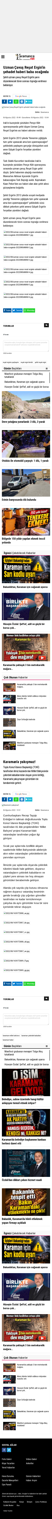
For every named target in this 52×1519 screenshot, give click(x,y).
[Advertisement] (26, 26)
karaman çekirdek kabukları (31, 1036)
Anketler (30, 1463)
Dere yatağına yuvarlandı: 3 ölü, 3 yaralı (23, 421)
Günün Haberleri (33, 1476)
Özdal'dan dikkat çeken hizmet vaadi (22, 1180)
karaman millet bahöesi (11, 1036)
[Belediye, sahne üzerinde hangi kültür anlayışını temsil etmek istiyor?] (26, 1082)
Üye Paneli (6, 1484)
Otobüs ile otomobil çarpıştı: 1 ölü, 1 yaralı (25, 460)
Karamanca (45, 112)
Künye (21, 1502)
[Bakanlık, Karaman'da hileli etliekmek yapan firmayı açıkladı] (26, 1202)
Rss (18, 1505)
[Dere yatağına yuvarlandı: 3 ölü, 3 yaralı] (26, 405)
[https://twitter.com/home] (9, 1450)
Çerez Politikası (41, 1502)
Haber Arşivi (31, 1480)
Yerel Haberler (8, 1467)
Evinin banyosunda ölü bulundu (19, 499)
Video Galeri (31, 1459)
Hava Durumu (8, 1476)
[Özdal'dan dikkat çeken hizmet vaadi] (26, 1163)
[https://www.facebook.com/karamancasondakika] (4, 1450)
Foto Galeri (7, 1459)
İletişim (29, 1502)
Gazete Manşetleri (10, 1480)
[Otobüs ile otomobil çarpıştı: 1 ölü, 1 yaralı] (26, 444)
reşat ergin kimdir (27, 362)
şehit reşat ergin (40, 362)
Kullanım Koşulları (9, 1502)
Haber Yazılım (7, 1511)
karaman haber (8, 1040)
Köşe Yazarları (8, 1463)
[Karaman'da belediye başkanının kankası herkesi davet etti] (26, 1123)
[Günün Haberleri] (47, 368)
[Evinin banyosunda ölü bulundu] (26, 483)
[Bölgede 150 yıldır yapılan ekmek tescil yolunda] (26, 522)
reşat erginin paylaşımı (11, 362)
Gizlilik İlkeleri (8, 1505)
